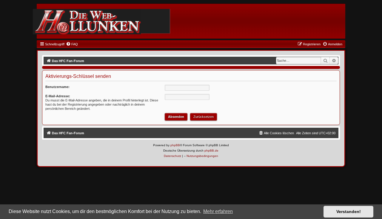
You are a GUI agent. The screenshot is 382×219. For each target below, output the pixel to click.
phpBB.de (211, 150)
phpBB (175, 145)
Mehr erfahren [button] (218, 211)
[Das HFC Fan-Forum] (87, 21)
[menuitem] (72, 44)
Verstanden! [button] (348, 211)
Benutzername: (57, 87)
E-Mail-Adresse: (57, 96)
